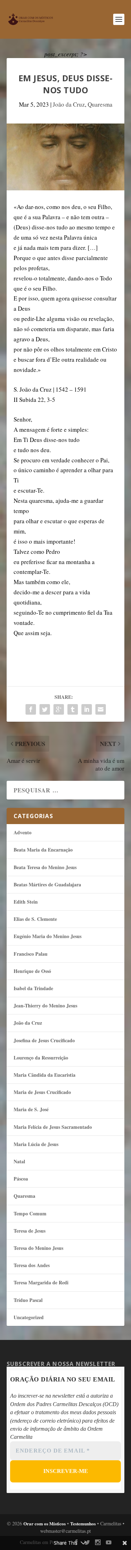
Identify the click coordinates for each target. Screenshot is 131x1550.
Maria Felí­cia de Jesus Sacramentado (53, 1127)
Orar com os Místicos (44, 1523)
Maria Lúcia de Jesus (36, 1144)
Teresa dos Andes (32, 1265)
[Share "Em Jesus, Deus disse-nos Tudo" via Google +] (59, 709)
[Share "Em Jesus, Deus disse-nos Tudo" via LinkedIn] (87, 709)
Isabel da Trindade (33, 988)
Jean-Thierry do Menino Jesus (45, 1005)
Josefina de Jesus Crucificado (44, 1040)
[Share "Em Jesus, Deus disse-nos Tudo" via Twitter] (45, 709)
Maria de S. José (31, 1109)
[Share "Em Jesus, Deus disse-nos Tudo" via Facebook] (31, 709)
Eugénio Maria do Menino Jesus (47, 936)
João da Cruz (69, 104)
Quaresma (100, 104)
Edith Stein (26, 901)
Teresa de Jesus (29, 1230)
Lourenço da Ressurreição (41, 1057)
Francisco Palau (31, 953)
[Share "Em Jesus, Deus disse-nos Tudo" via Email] (101, 709)
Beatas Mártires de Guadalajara (47, 884)
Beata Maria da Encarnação (43, 849)
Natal (19, 1161)
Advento (22, 832)
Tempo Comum (30, 1213)
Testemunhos (83, 1523)
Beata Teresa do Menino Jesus (45, 867)
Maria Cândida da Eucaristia (44, 1074)
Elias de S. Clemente (35, 919)
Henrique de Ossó (32, 971)
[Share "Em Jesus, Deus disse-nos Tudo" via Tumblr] (73, 709)
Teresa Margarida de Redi (41, 1282)
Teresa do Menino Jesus (38, 1248)
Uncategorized (29, 1317)
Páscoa (21, 1178)
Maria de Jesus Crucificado (42, 1092)
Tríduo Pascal (28, 1300)
